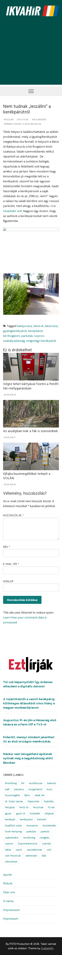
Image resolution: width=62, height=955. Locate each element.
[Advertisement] (31, 54)
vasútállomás (34, 850)
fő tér (51, 807)
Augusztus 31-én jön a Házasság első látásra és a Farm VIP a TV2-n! (29, 722)
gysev (8, 813)
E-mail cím (11, 564)
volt (49, 850)
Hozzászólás (13, 515)
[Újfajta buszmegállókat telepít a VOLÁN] (31, 456)
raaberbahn (12, 838)
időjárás (49, 813)
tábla (8, 850)
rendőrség (29, 838)
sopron (39, 335)
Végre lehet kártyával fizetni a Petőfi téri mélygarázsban (31, 386)
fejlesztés (33, 801)
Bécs (27, 795)
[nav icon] (31, 91)
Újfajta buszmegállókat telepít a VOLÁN (26, 476)
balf (7, 789)
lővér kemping (13, 831)
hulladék (35, 813)
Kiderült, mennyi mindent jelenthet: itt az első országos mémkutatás (29, 739)
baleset (51, 783)
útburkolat (11, 862)
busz (49, 789)
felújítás (10, 807)
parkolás (27, 335)
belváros (19, 789)
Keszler (8, 119)
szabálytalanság (14, 340)
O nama (8, 901)
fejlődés (49, 801)
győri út (20, 813)
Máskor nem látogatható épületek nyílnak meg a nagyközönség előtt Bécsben (28, 758)
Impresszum (11, 910)
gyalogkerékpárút (15, 331)
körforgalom (11, 335)
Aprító (7, 874)
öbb (44, 856)
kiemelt (41, 819)
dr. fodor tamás (14, 801)
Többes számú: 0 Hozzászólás (22, 123)
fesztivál (38, 807)
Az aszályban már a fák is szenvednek (30, 431)
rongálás (44, 838)
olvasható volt (12, 211)
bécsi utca (51, 326)
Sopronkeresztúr (28, 843)
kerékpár (10, 819)
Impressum (10, 918)
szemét (46, 843)
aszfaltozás (36, 783)
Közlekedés (39, 119)
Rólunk (8, 883)
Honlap (8, 581)
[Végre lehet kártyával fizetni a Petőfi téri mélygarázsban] (31, 366)
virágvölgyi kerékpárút (41, 340)
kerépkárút (35, 331)
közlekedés (49, 825)
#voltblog (11, 783)
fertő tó (24, 807)
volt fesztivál (13, 856)
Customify (47, 948)
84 (22, 783)
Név (6, 547)
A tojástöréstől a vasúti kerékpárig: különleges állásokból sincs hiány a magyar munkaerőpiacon (29, 703)
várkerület (31, 856)
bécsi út (38, 326)
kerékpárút (26, 819)
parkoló (45, 831)
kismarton (32, 825)
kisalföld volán (13, 825)
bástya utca (24, 326)
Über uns (9, 892)
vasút (19, 850)
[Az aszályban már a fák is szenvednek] (31, 414)
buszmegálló (12, 795)
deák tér (40, 795)
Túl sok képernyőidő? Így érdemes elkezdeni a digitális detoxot (28, 684)
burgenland (35, 789)
